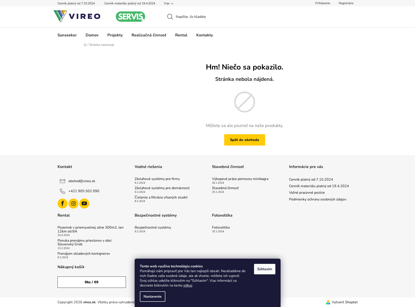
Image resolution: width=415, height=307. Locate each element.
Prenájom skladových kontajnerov (84, 254)
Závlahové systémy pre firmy (157, 179)
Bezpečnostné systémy (153, 228)
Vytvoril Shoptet (345, 302)
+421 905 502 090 (83, 191)
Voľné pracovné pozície (307, 192)
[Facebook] (63, 203)
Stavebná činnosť (225, 188)
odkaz (187, 285)
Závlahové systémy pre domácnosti (162, 188)
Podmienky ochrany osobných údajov (317, 199)
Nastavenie (153, 296)
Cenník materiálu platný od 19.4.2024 (129, 3)
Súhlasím (264, 269)
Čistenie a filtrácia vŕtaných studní (161, 198)
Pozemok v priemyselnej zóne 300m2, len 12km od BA (91, 229)
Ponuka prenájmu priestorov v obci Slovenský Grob (85, 242)
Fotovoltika (221, 228)
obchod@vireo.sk (81, 181)
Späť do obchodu (244, 139)
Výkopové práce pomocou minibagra (240, 179)
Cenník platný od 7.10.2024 (76, 3)
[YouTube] (84, 203)
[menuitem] (67, 35)
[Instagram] (73, 203)
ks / (91, 282)
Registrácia (346, 3)
